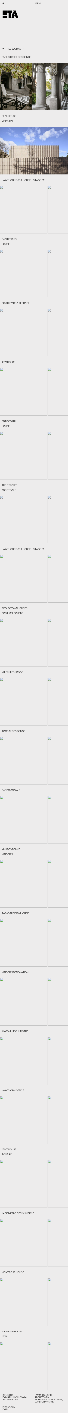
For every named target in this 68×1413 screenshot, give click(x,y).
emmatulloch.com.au (15, 1397)
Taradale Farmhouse (15, 913)
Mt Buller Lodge (12, 672)
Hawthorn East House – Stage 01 (23, 549)
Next (64, 86)
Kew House (8, 362)
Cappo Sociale (11, 790)
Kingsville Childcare (15, 1031)
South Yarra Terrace (16, 303)
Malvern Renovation (15, 972)
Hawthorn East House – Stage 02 (23, 180)
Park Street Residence (16, 57)
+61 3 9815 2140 (10, 1399)
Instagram (9, 1407)
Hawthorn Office (13, 1090)
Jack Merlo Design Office (18, 1213)
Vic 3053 (50, 1401)
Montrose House (13, 1272)
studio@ (8, 1394)
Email (6, 1409)
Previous (3, 86)
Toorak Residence (13, 731)
